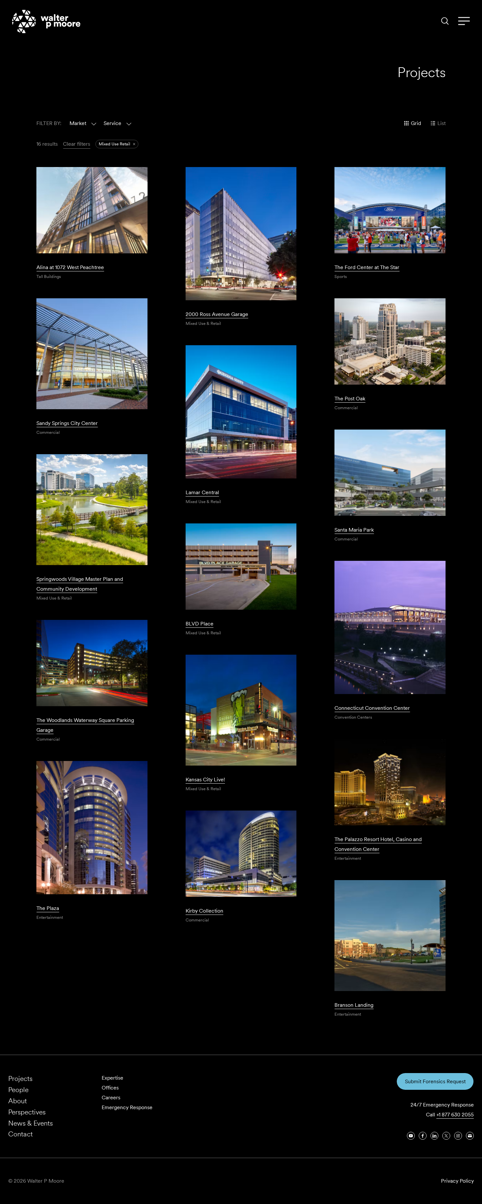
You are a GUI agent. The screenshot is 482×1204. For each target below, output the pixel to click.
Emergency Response (127, 1107)
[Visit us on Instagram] (458, 1136)
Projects (20, 1078)
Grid (416, 123)
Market (78, 123)
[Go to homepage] (46, 21)
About (17, 1101)
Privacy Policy (457, 1181)
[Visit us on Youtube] (411, 1136)
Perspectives (27, 1112)
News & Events (30, 1123)
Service (112, 123)
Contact (20, 1134)
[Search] (445, 21)
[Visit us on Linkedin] (434, 1136)
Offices (110, 1088)
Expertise (112, 1078)
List (441, 123)
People (18, 1090)
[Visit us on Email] (470, 1136)
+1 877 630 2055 (455, 1114)
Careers (111, 1097)
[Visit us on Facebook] (423, 1136)
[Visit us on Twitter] (446, 1136)
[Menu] (464, 21)
